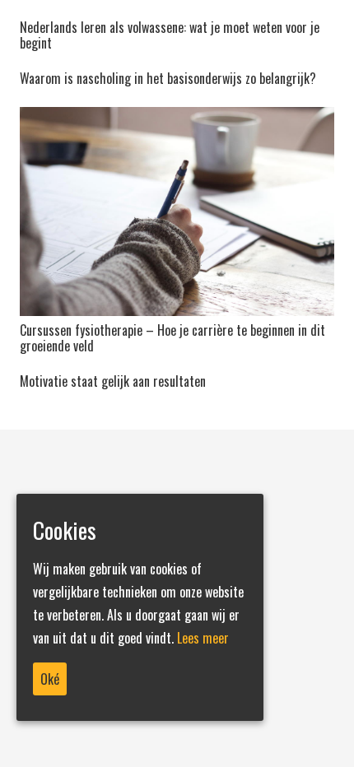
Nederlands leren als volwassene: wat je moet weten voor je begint (169, 35)
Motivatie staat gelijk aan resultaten (113, 381)
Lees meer (203, 638)
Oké (49, 679)
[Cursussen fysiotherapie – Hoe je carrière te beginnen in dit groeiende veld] (177, 212)
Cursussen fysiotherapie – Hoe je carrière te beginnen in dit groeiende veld (172, 338)
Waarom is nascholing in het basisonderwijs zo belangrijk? (168, 78)
